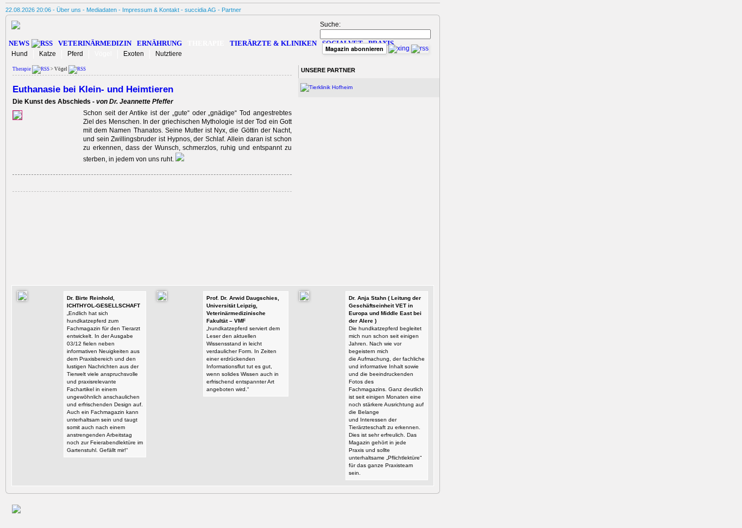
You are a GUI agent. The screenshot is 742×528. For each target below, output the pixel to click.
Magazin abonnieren (354, 49)
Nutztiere (168, 54)
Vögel (103, 54)
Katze (47, 54)
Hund (19, 54)
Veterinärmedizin (94, 43)
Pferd (75, 54)
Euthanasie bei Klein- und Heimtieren (92, 89)
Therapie (205, 43)
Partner (231, 10)
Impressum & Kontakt (150, 10)
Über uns (68, 10)
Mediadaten (101, 10)
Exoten (133, 54)
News (19, 43)
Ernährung (159, 43)
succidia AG (200, 10)
